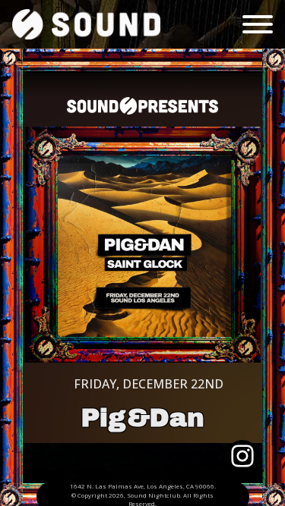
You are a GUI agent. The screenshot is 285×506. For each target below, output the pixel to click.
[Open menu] (257, 24)
